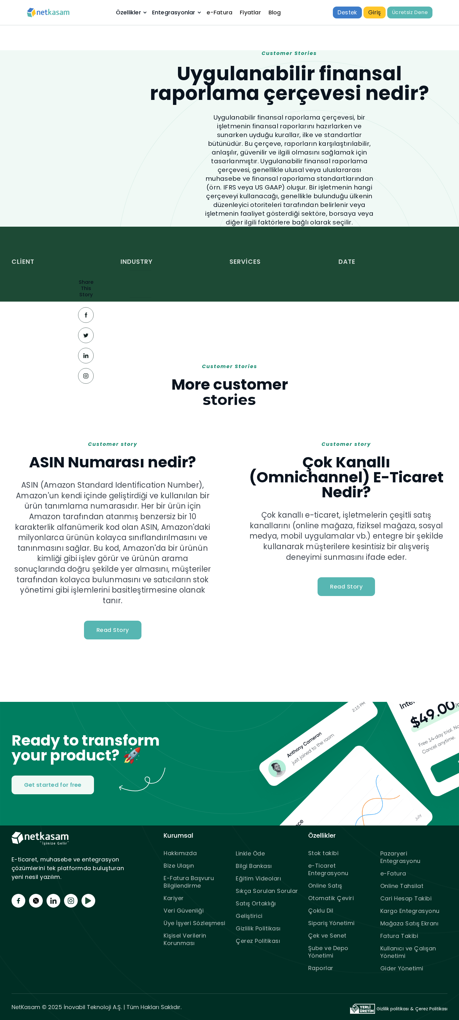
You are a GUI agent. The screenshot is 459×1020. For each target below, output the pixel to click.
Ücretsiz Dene (410, 12)
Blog (275, 12)
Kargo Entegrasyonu (410, 911)
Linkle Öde (250, 853)
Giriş (374, 12)
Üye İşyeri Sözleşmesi (194, 923)
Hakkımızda (180, 853)
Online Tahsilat (402, 886)
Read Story (112, 630)
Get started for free (52, 785)
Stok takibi (323, 853)
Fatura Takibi (399, 936)
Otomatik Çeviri (331, 898)
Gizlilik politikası (393, 1009)
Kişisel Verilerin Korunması (185, 939)
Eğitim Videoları (258, 878)
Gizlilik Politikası (258, 928)
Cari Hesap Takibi (406, 898)
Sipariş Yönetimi (331, 923)
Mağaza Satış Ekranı (409, 923)
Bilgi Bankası (254, 866)
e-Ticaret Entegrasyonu (328, 869)
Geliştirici (249, 916)
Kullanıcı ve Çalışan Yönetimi (408, 952)
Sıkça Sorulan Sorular (267, 891)
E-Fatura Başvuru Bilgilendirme (189, 881)
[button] (130, 12)
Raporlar (320, 968)
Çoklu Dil (320, 910)
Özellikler (128, 12)
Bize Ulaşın (179, 866)
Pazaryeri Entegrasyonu (400, 857)
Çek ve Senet (327, 935)
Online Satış (325, 885)
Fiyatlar (250, 12)
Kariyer (174, 898)
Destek (347, 12)
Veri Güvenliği (184, 910)
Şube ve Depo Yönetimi (328, 951)
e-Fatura (220, 12)
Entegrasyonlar (173, 12)
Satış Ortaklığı (256, 903)
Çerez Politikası (258, 941)
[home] (48, 13)
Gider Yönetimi (401, 968)
